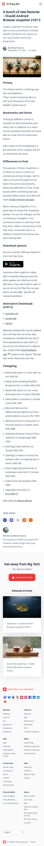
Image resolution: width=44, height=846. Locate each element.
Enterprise (7, 724)
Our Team (28, 799)
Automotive (7, 728)
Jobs (25, 803)
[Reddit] (5, 701)
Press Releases (9, 799)
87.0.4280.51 (11, 493)
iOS (4, 721)
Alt (9, 353)
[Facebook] (29, 697)
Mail (4, 743)
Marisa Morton (24, 500)
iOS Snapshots (30, 753)
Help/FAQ (28, 767)
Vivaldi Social (8, 767)
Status (33, 842)
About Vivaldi (29, 796)
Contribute (7, 781)
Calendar (6, 746)
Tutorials (27, 771)
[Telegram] (38, 697)
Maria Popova (17, 47)
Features (27, 714)
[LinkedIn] (34, 697)
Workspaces (29, 721)
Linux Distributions (10, 803)
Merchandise (8, 785)
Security (27, 822)
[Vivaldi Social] (5, 697)
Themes (6, 778)
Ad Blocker (28, 724)
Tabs (26, 717)
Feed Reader (8, 750)
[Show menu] (40, 4)
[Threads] (13, 697)
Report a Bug (29, 774)
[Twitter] (17, 697)
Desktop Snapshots (32, 746)
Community (7, 771)
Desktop (6, 714)
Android (6, 717)
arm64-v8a (10, 318)
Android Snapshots (32, 750)
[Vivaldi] (10, 4)
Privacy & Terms (30, 819)
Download (7, 731)
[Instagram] (25, 697)
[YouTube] (21, 697)
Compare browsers (31, 731)
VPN (25, 728)
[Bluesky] (9, 697)
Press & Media (9, 796)
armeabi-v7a (11, 313)
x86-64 (8, 323)
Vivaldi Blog (28, 743)
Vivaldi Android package (21, 199)
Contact (27, 778)
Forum (5, 774)
